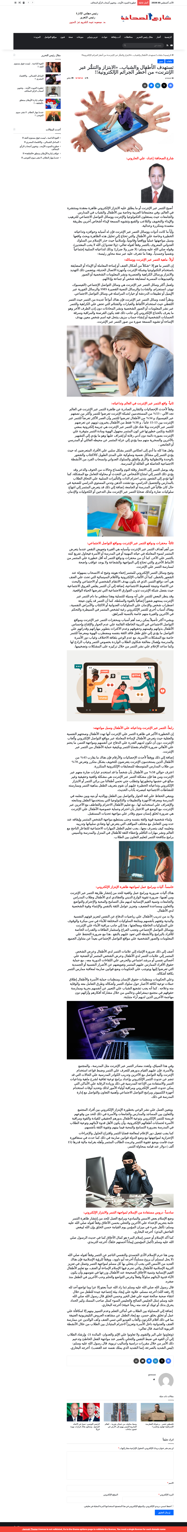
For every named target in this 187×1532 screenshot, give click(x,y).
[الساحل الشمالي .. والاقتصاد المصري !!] (53, 79)
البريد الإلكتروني (166, 1494)
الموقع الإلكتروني (110, 1494)
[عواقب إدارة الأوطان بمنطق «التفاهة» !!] (53, 104)
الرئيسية (168, 37)
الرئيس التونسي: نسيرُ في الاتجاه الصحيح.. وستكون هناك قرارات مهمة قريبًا (85, 1426)
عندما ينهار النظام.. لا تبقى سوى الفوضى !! (40, 157)
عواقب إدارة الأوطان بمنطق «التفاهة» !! (118, 2)
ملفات (159, 55)
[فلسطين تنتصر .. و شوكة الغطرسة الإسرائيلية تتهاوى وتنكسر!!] (157, 1412)
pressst (168, 78)
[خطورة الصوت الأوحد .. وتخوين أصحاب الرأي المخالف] (53, 91)
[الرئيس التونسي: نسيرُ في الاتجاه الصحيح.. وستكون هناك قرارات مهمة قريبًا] (83, 1412)
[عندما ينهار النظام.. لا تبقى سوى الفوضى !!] (53, 116)
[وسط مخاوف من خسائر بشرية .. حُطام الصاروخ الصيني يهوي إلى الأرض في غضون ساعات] (120, 1412)
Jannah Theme (30, 1529)
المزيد (38, 37)
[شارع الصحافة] (112, 19)
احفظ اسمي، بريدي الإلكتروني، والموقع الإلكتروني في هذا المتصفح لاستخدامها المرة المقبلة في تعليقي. (127, 1506)
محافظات (128, 37)
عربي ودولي (92, 37)
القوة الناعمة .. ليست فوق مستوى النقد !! (40, 138)
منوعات (80, 37)
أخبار (159, 37)
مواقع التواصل (50, 37)
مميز (161, 61)
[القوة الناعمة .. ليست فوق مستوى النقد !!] (53, 67)
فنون (63, 37)
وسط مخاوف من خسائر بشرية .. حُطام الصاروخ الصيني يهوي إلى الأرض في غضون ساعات (121, 1426)
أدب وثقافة (115, 37)
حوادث (104, 37)
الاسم (170, 1483)
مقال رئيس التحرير (144, 37)
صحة (71, 37)
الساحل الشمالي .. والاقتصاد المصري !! (41, 142)
